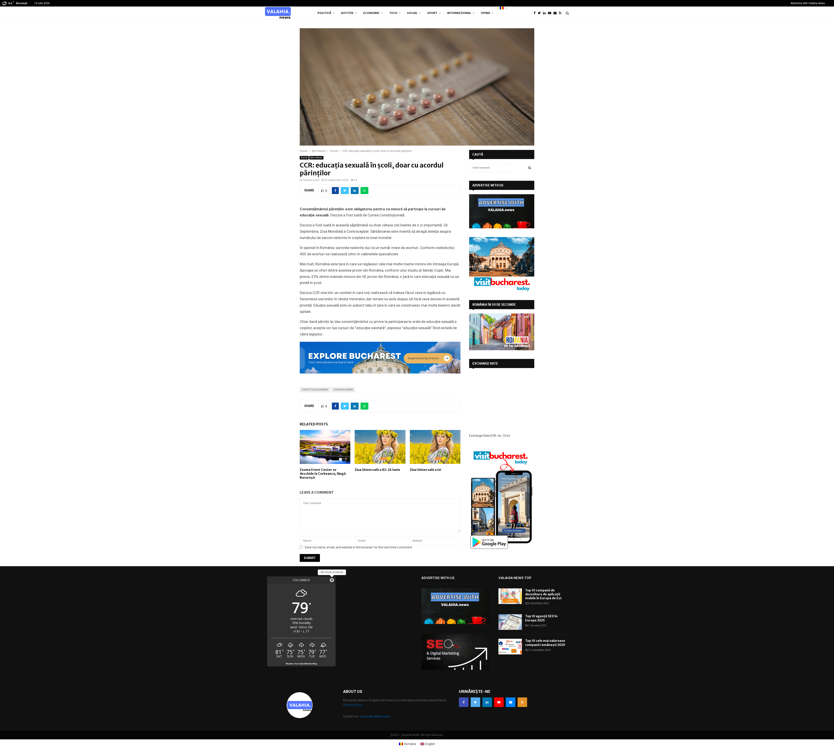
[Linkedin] (545, 13)
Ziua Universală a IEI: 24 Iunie (377, 470)
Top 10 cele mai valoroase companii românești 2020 (545, 643)
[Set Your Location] (331, 580)
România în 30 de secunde (494, 305)
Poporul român (343, 389)
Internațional (459, 13)
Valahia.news (311, 180)
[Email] (556, 13)
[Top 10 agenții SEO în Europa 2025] (510, 622)
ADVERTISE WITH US (487, 185)
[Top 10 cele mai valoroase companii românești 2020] (510, 646)
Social (412, 13)
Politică (324, 13)
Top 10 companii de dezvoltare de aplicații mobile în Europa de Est (543, 594)
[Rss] (561, 13)
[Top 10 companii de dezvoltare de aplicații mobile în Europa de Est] (510, 596)
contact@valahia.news (374, 716)
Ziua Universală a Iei (425, 470)
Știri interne (316, 157)
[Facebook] (536, 13)
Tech (393, 13)
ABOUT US (352, 691)
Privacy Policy (352, 705)
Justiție (347, 13)
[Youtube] (550, 13)
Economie (371, 13)
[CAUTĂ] (529, 167)
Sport (432, 13)
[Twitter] (540, 13)
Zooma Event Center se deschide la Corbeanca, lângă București (323, 474)
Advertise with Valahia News (808, 3)
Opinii (485, 13)
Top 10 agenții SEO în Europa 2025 (541, 618)
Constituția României (315, 389)
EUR (493, 435)
